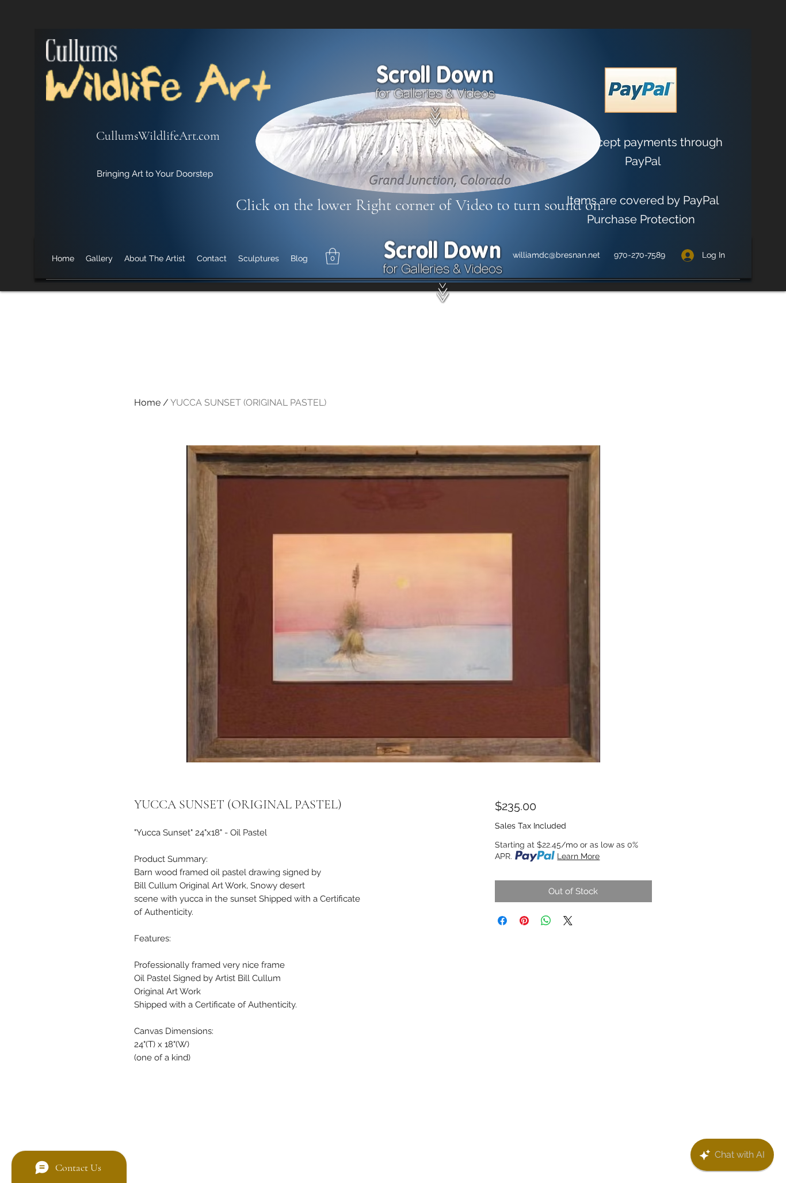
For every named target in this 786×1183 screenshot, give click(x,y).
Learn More (578, 856)
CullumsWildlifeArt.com (158, 135)
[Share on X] (568, 921)
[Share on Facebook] (502, 921)
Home (147, 402)
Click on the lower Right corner (337, 205)
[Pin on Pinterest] (524, 921)
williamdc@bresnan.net (556, 255)
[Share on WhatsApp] (546, 921)
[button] (332, 256)
